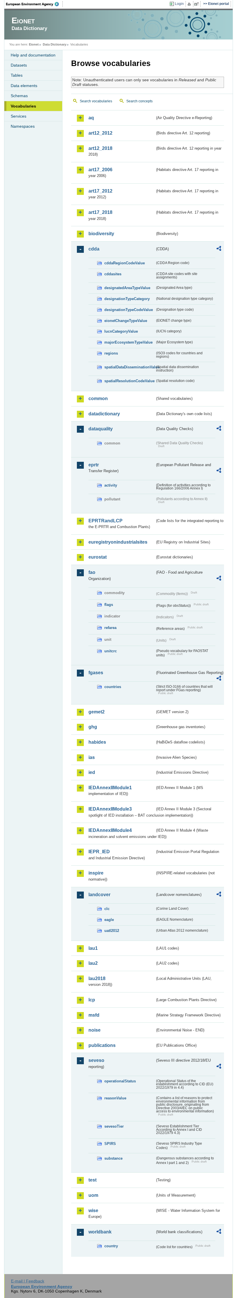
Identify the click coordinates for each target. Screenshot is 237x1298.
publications (102, 1045)
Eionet (34, 44)
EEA (34, 4)
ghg (92, 726)
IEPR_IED (99, 851)
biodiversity (101, 233)
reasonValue (115, 1098)
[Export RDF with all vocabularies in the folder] (218, 249)
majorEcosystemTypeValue (128, 342)
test (92, 1180)
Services (18, 116)
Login (179, 3)
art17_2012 (100, 191)
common (98, 398)
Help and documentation (33, 55)
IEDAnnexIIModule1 (110, 787)
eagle (109, 920)
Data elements (24, 85)
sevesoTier (114, 1126)
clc (107, 909)
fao (91, 572)
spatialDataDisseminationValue (129, 367)
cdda (93, 248)
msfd (93, 1015)
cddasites (112, 274)
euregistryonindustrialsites (117, 542)
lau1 (93, 948)
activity (110, 485)
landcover (99, 894)
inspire (95, 873)
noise (94, 1030)
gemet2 (96, 711)
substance (113, 1158)
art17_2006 (100, 169)
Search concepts (139, 101)
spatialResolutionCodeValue (129, 381)
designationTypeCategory (127, 299)
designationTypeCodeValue (128, 310)
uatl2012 (111, 930)
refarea (110, 628)
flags (108, 604)
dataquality (100, 428)
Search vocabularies (96, 101)
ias (91, 757)
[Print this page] (190, 4)
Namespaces (23, 126)
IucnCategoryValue (121, 331)
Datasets (19, 65)
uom (93, 1195)
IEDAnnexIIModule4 (110, 830)
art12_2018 (100, 148)
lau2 (93, 963)
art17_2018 (100, 212)
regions (111, 353)
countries (112, 687)
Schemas (19, 95)
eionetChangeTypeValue (125, 321)
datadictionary (104, 413)
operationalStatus (120, 1081)
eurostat (97, 557)
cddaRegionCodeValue (124, 263)
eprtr (93, 464)
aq (91, 117)
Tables (17, 75)
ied (91, 772)
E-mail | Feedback (27, 1281)
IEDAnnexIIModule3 (110, 809)
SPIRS (110, 1143)
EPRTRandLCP (105, 520)
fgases (95, 672)
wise (93, 1210)
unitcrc (110, 651)
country (111, 1246)
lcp (91, 999)
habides (97, 742)
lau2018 (96, 978)
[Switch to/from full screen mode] (197, 4)
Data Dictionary (54, 44)
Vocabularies (23, 106)
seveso (96, 1060)
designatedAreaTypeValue (127, 288)
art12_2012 (100, 133)
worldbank (100, 1231)
